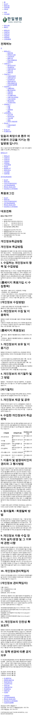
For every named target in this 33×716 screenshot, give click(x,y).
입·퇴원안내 (11, 79)
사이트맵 (6, 172)
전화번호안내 (11, 69)
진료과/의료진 (11, 76)
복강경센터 (10, 100)
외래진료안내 (11, 77)
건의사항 (10, 118)
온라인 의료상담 (12, 121)
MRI (8, 111)
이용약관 (6, 695)
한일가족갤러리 (12, 60)
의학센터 (6, 37)
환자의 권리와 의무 (10, 187)
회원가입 (6, 5)
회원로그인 (4, 153)
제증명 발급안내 (9, 680)
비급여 (6, 692)
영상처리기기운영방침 (11, 188)
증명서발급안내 (12, 83)
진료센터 (6, 35)
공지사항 (10, 114)
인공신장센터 (11, 99)
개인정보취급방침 (6, 176)
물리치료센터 (11, 90)
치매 (8, 106)
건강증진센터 (11, 102)
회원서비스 (7, 170)
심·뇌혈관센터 (11, 95)
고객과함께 (7, 39)
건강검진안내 (8, 683)
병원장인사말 (11, 55)
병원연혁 (10, 53)
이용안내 (6, 32)
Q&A (8, 120)
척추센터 (10, 93)
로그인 (6, 4)
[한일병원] (12, 22)
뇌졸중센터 (10, 88)
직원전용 (6, 7)
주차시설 (10, 70)
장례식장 (10, 72)
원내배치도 (10, 67)
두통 (8, 108)
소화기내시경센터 (12, 97)
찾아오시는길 (11, 65)
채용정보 (10, 62)
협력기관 (10, 58)
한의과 (6, 123)
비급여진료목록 (12, 85)
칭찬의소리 (10, 116)
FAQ (8, 126)
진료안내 (6, 34)
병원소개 (6, 30)
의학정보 (7, 104)
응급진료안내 (11, 81)
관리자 (6, 9)
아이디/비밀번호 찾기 (10, 183)
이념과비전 (10, 56)
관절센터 (10, 92)
